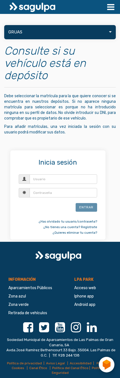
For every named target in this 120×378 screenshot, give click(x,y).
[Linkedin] (91, 330)
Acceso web (85, 288)
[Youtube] (60, 330)
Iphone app (84, 296)
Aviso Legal (56, 363)
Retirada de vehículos (27, 313)
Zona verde (18, 304)
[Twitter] (44, 330)
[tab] (60, 32)
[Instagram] (75, 330)
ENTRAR (86, 207)
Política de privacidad (24, 363)
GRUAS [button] (15, 32)
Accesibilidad (81, 363)
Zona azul (17, 296)
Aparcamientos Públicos (30, 288)
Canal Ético (38, 368)
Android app (84, 304)
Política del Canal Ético (70, 368)
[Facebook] (28, 330)
